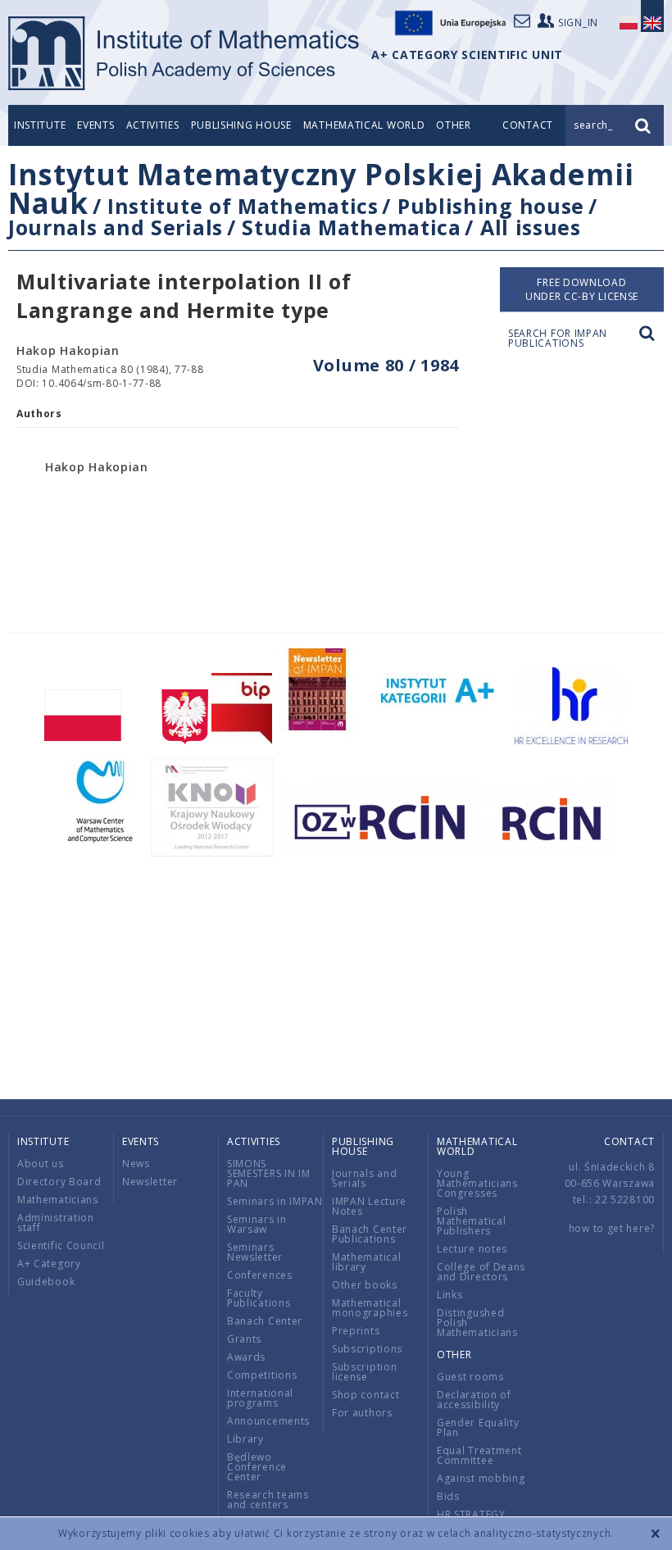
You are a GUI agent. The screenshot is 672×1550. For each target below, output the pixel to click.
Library (245, 1439)
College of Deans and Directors (481, 1272)
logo (184, 53)
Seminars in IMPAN (275, 1201)
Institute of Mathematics (243, 206)
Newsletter (150, 1182)
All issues (530, 227)
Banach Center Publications (369, 1234)
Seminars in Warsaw (257, 1224)
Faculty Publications (258, 1298)
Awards (246, 1357)
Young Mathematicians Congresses (477, 1183)
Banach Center (264, 1321)
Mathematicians (57, 1200)
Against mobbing (481, 1478)
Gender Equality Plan (478, 1427)
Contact (629, 1141)
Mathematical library (366, 1262)
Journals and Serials (115, 227)
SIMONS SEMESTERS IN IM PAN (269, 1173)
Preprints (355, 1331)
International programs (260, 1398)
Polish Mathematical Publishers (471, 1221)
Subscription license (364, 1372)
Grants (244, 1339)
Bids (448, 1496)
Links (450, 1295)
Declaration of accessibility (474, 1399)
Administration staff (55, 1222)
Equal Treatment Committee (479, 1455)
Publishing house (241, 125)
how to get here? (612, 1228)
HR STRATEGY (471, 1514)
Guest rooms (470, 1377)
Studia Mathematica (351, 227)
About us (40, 1163)
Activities (152, 125)
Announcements (268, 1421)
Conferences (260, 1275)
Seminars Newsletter (255, 1252)
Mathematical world (364, 125)
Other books (364, 1285)
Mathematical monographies (369, 1308)
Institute (40, 125)
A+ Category (49, 1263)
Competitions (262, 1375)
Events (95, 125)
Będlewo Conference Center (257, 1467)
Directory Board (59, 1182)
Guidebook (46, 1282)
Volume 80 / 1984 (386, 365)
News (136, 1163)
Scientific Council (61, 1245)
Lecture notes (472, 1249)
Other (453, 125)
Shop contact (365, 1395)
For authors (362, 1413)
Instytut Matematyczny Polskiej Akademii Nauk (320, 188)
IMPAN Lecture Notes (369, 1206)
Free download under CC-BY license (581, 289)
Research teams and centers (268, 1499)
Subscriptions (367, 1349)
